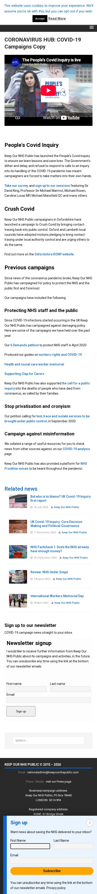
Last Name (61, 840)
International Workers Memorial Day (57, 596)
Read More (57, 18)
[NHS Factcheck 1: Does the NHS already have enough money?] (18, 556)
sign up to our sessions (52, 185)
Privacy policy (55, 888)
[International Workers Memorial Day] (18, 605)
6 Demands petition (24, 345)
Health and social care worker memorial (34, 364)
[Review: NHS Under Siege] (18, 581)
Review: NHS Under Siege (49, 572)
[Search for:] (48, 740)
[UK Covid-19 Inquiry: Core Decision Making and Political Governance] (18, 530)
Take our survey (16, 185)
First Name (18, 840)
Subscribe (52, 871)
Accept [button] (40, 18)
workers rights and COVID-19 (60, 354)
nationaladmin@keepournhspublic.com (53, 772)
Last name (57, 684)
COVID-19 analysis (76, 449)
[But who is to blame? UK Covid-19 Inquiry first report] (18, 505)
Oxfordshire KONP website (54, 254)
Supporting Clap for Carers (24, 374)
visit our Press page (58, 781)
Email (10, 694)
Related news (21, 489)
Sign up (21, 711)
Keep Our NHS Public (66, 507)
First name (14, 684)
